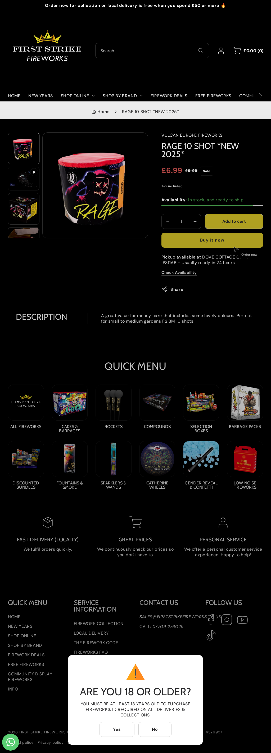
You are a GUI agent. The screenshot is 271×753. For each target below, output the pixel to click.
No (155, 729)
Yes (117, 729)
